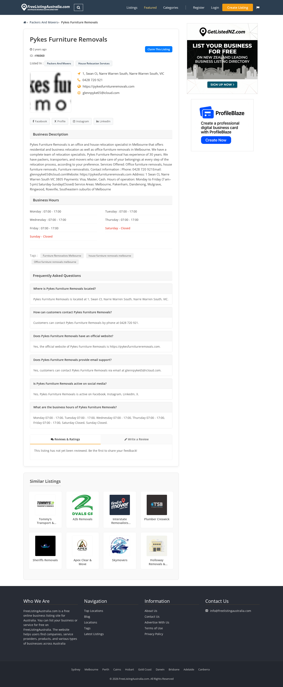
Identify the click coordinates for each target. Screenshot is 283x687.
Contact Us (152, 617)
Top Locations (93, 611)
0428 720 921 (92, 80)
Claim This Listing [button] (159, 49)
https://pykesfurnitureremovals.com (108, 86)
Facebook (41, 121)
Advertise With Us (157, 622)
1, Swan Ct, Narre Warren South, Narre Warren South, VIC (123, 73)
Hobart (129, 669)
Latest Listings (94, 634)
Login (215, 7)
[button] (258, 7)
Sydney (75, 669)
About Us (151, 611)
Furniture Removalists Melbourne (62, 255)
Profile (61, 121)
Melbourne (91, 669)
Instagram (82, 121)
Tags (87, 628)
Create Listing (237, 7)
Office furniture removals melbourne (55, 262)
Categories (170, 7)
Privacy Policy (154, 634)
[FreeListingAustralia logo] (45, 7)
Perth (105, 669)
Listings (132, 7)
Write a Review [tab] (138, 439)
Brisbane (174, 669)
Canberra (204, 669)
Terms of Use (154, 628)
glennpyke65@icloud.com (101, 93)
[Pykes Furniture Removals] (50, 92)
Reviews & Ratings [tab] (67, 439)
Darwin (160, 669)
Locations (90, 622)
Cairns (117, 669)
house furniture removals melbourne (110, 255)
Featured (150, 7)
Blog (87, 617)
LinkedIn (105, 121)
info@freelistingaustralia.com (230, 611)
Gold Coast (145, 669)
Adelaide (189, 669)
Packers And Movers (44, 22)
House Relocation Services (94, 63)
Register (198, 7)
